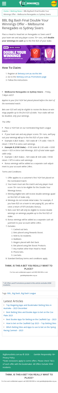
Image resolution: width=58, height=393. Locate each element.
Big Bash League (28, 293)
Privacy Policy (9, 357)
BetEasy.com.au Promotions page (31, 76)
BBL (9, 293)
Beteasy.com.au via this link (30, 73)
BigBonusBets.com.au (12, 354)
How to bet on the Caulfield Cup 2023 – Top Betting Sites (31, 323)
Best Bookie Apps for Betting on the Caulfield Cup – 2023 (31, 319)
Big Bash (16, 293)
